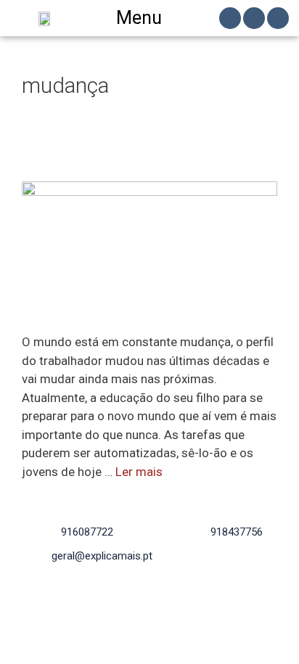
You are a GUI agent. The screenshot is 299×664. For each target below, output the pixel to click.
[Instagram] (254, 18)
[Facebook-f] (230, 18)
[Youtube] (278, 18)
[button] (150, 18)
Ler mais (139, 471)
